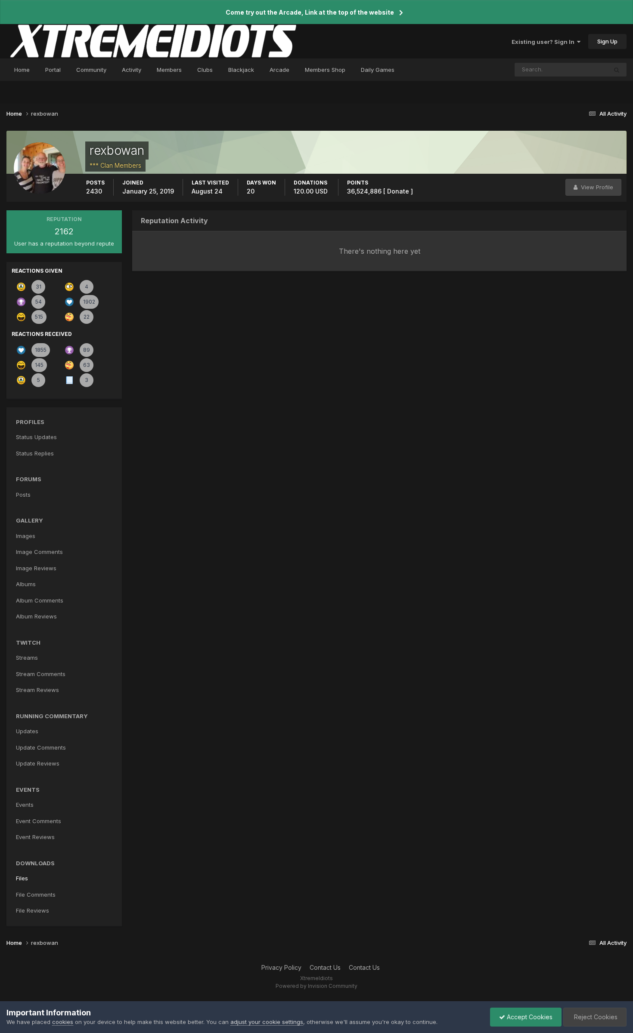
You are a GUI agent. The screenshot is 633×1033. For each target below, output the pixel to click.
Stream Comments (40, 673)
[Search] (616, 69)
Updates (27, 731)
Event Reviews (35, 836)
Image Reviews (36, 568)
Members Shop (325, 69)
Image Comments (39, 551)
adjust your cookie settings (266, 1021)
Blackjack (241, 69)
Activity (131, 69)
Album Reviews (36, 616)
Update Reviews (37, 763)
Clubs (205, 69)
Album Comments (39, 600)
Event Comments (38, 821)
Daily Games (377, 69)
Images (25, 535)
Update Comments (41, 747)
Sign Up (607, 41)
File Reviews (32, 910)
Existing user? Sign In (544, 41)
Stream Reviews (37, 689)
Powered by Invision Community (316, 986)
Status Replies (35, 453)
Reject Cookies (594, 1017)
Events (25, 804)
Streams (27, 657)
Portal (53, 69)
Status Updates (576, 69)
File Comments (36, 894)
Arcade (279, 69)
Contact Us (325, 967)
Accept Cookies (528, 1017)
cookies (62, 1021)
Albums (26, 584)
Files (22, 878)
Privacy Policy (281, 967)
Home (22, 69)
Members (169, 69)
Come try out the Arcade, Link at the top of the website (310, 12)
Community (91, 69)
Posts (23, 494)
